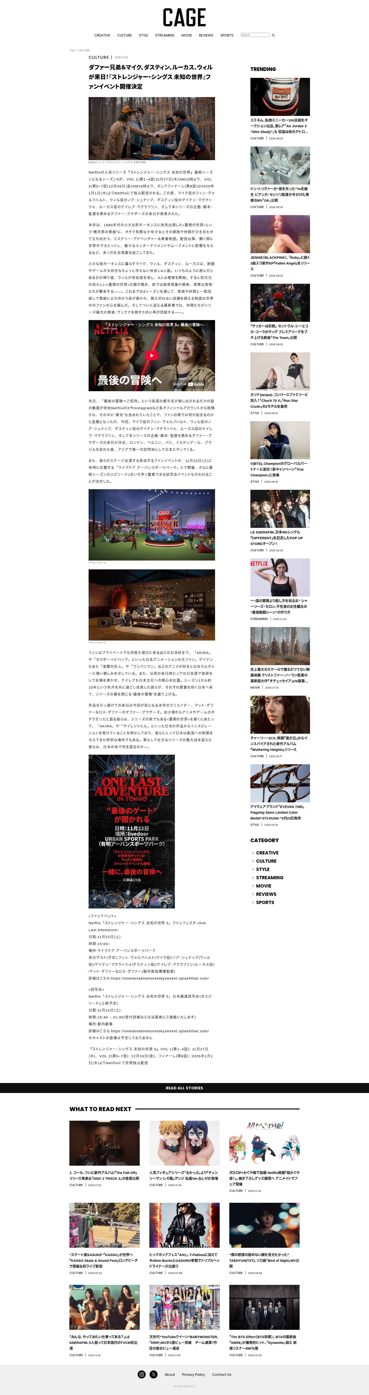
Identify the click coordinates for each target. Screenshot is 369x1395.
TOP (72, 50)
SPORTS (227, 35)
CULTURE (124, 35)
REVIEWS (206, 35)
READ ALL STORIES (184, 1088)
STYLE (143, 35)
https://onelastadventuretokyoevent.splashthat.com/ (160, 978)
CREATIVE (102, 35)
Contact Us (221, 1374)
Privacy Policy (193, 1374)
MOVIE (187, 35)
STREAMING (165, 35)
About (170, 1374)
